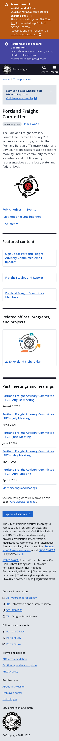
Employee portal (12, 693)
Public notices (12, 209)
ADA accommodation (15, 659)
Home (6, 79)
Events (31, 209)
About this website (14, 686)
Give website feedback (23, 501)
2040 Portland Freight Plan (23, 361)
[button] (44, 69)
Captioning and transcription (20, 665)
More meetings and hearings (20, 488)
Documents (10, 224)
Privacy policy (10, 671)
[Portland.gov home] (15, 69)
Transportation (22, 79)
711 (21, 554)
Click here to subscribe (19, 98)
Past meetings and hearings (22, 217)
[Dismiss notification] (51, 91)
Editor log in (10, 699)
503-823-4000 (47, 550)
